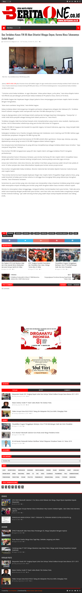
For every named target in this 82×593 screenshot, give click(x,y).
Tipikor (64, 477)
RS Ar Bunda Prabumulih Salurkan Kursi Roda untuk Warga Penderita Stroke (35, 432)
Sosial (57, 477)
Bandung (10, 233)
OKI (37, 473)
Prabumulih (38, 477)
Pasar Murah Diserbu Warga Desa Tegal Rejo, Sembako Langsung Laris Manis (36, 539)
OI (33, 473)
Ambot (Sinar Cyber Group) (34, 590)
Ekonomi (18, 233)
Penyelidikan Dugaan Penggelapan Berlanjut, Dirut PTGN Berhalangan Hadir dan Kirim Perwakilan (66, 265)
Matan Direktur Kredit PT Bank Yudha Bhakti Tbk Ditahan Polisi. (32, 403)
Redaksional (49, 477)
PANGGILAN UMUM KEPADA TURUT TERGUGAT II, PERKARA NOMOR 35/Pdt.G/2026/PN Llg (41, 517)
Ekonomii (26, 233)
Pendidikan (6, 477)
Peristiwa (15, 477)
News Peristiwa (7, 235)
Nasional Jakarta (62, 233)
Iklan (54, 470)
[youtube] (75, 1)
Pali (65, 473)
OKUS (42, 473)
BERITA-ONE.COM (11, 83)
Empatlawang (39, 470)
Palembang (58, 473)
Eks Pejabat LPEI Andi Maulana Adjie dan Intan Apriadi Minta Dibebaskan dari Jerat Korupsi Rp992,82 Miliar (13, 265)
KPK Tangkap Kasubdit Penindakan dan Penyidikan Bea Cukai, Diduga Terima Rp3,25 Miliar (39, 265)
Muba (14, 473)
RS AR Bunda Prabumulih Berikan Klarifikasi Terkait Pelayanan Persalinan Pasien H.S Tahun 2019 (42, 441)
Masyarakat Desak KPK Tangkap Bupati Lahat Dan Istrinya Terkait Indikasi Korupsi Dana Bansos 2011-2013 (45, 394)
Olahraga (50, 473)
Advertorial (12, 470)
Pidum (23, 477)
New (71, 233)
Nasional (52, 233)
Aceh (4, 470)
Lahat (69, 470)
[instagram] (79, 1)
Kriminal (62, 470)
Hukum (37, 233)
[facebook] (67, 1)
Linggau (76, 470)
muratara (44, 233)
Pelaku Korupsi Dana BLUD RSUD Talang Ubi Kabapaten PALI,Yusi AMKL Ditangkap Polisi (39, 411)
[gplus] (72, 1)
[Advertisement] (41, 216)
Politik (30, 477)
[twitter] (70, 1)
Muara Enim (6, 473)
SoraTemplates (12, 590)
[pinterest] (77, 1)
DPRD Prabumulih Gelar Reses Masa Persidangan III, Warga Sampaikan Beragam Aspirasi (39, 531)
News (75, 233)
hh (32, 233)
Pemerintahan (74, 473)
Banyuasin (21, 470)
